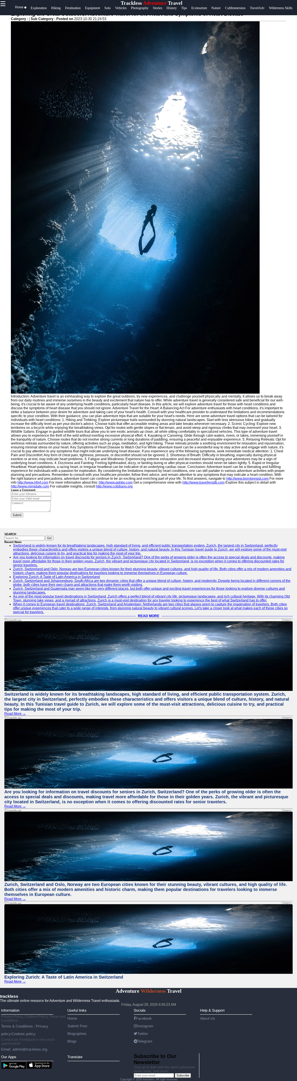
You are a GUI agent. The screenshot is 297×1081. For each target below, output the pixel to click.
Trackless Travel (151, 3)
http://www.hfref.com (32, 482)
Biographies (77, 1033)
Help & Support (212, 1010)
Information (10, 1010)
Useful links (77, 1010)
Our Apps (8, 1057)
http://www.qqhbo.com (116, 482)
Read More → (15, 713)
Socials (140, 1010)
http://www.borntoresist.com (247, 478)
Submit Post (77, 1026)
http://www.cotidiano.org (114, 486)
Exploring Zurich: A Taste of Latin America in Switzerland (56, 577)
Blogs (72, 1041)
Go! (49, 538)
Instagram (145, 1026)
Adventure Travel (149, 991)
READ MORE (148, 616)
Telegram (144, 1041)
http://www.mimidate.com (30, 486)
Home (72, 1018)
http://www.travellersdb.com (203, 482)
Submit (17, 515)
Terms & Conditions (17, 1026)
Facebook (144, 1018)
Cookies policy (23, 1034)
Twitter (142, 1033)
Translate (74, 1057)
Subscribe (183, 1075)
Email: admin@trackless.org (24, 1049)
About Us (207, 1018)
